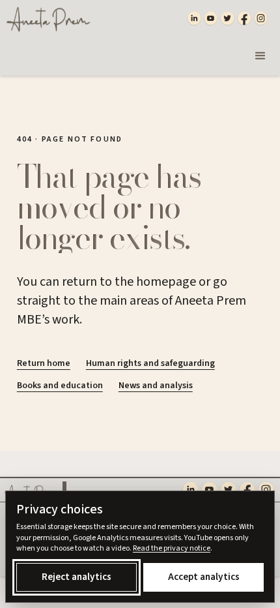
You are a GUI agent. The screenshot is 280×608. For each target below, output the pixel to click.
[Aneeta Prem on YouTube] (211, 18)
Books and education (60, 385)
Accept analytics (204, 577)
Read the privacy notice (171, 548)
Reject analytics (76, 577)
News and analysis (156, 385)
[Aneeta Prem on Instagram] (261, 18)
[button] (260, 56)
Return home (43, 363)
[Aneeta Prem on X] (227, 18)
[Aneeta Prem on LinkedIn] (194, 18)
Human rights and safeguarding (150, 363)
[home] (45, 18)
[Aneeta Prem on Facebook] (244, 18)
